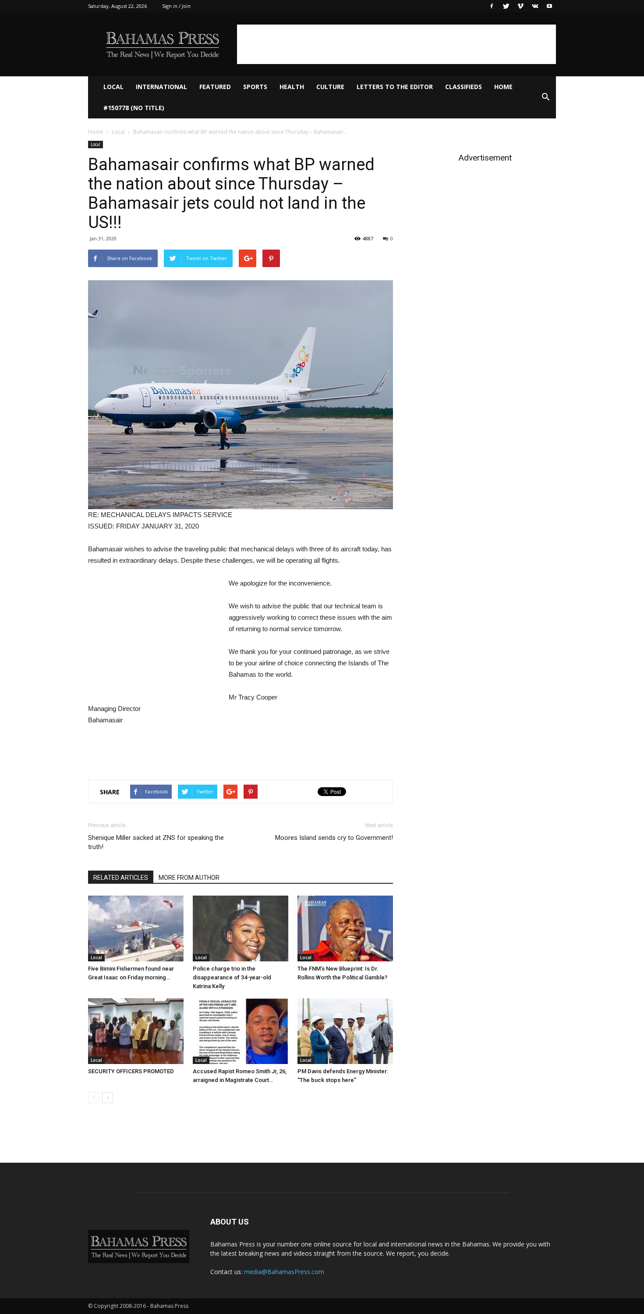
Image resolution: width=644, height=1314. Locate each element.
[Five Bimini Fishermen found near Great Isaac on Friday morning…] (136, 928)
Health (292, 86)
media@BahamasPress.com (284, 1272)
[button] (545, 97)
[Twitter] (506, 6)
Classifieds (463, 86)
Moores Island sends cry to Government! (334, 838)
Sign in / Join (176, 6)
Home (503, 86)
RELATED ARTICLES (120, 877)
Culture (330, 86)
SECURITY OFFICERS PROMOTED (131, 1071)
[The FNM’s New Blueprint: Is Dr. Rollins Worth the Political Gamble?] (345, 928)
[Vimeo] (520, 6)
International (161, 86)
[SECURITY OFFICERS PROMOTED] (136, 1031)
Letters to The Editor (395, 86)
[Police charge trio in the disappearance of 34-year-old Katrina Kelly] (240, 928)
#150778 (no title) (133, 108)
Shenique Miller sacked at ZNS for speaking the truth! (156, 842)
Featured (215, 86)
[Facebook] (491, 6)
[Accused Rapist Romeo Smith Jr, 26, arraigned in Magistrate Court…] (240, 1031)
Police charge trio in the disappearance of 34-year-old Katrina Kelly (232, 977)
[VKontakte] (534, 6)
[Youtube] (549, 6)
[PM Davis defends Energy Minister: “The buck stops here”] (345, 1031)
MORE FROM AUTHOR (189, 877)
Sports (255, 86)
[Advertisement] (396, 44)
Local (113, 86)
